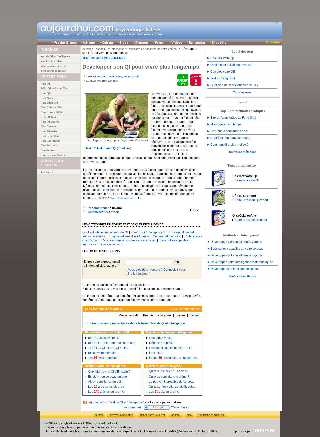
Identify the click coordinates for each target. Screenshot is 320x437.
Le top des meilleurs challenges (173, 358)
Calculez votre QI (222, 58)
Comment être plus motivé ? (229, 144)
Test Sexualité (49, 145)
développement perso (53, 65)
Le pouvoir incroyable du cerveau (171, 381)
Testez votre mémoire (102, 353)
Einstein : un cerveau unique (107, 376)
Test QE (46, 93)
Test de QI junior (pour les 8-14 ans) (112, 343)
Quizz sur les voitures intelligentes (172, 386)
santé (136, 76)
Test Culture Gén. (51, 107)
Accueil (86, 48)
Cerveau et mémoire (167, 236)
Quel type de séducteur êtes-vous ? (234, 85)
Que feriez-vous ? (161, 338)
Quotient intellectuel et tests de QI (105, 232)
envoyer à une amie (122, 414)
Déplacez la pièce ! (162, 343)
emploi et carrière (52, 61)
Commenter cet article (104, 212)
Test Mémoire (49, 131)
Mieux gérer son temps (226, 124)
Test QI (45, 83)
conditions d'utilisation (211, 414)
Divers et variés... (111, 244)
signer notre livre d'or (152, 414)
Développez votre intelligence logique (236, 255)
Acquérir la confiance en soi (229, 131)
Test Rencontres (50, 140)
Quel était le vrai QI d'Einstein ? (109, 371)
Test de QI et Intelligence (109, 48)
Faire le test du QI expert (251, 200)
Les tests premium (102, 358)
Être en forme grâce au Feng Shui (233, 117)
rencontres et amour (53, 70)
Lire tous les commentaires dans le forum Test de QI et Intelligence (137, 323)
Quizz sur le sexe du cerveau (168, 371)
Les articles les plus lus (106, 386)
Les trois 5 (47, 171)
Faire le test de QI (247, 180)
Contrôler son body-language (230, 138)
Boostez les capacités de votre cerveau (237, 248)
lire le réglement (139, 273)
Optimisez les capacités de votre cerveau (152, 48)
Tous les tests (48, 150)
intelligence (115, 76)
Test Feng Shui (50, 135)
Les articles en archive (106, 391)
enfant (127, 76)
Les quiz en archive (164, 391)
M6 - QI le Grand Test (54, 88)
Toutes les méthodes (53, 154)
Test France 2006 (51, 112)
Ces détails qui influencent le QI (170, 348)
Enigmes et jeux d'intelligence (129, 236)
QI (94, 76)
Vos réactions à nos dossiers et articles (129, 240)
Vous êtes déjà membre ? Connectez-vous (157, 269)
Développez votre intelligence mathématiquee (242, 262)
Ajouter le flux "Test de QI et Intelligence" (116, 402)
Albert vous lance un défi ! (105, 381)
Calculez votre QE (222, 71)
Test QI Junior (50, 116)
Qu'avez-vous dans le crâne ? (169, 376)
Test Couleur (48, 126)
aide (189, 414)
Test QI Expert (50, 121)
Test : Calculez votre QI (103, 338)
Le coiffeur (156, 353)
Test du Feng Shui (222, 78)
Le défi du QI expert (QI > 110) (108, 348)
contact (176, 414)
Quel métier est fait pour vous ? (231, 65)
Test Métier (48, 97)
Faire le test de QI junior (251, 220)
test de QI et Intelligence (55, 56)
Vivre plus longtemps (122, 198)
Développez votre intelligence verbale (236, 242)
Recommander (98, 208)
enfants (102, 76)
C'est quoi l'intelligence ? (148, 232)
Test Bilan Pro (49, 102)
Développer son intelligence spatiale (235, 269)
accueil (99, 414)
